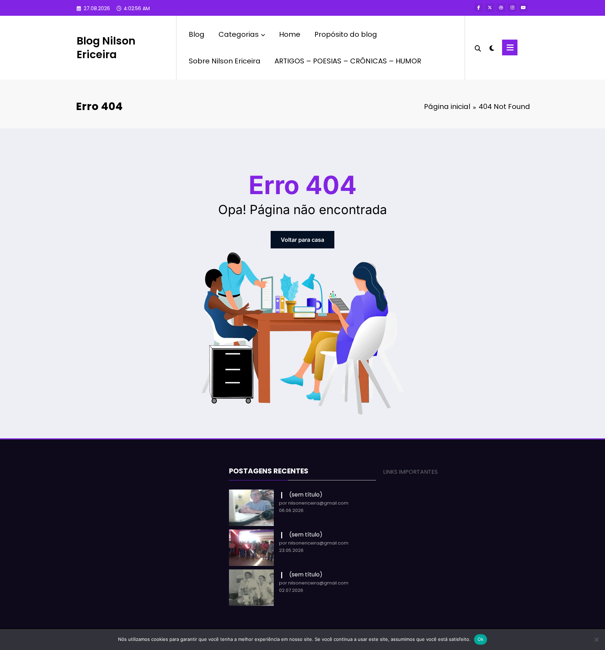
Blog (196, 34)
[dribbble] (501, 8)
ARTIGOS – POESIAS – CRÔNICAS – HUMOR (347, 61)
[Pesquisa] (478, 47)
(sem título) (305, 495)
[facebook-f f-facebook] (478, 8)
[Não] (596, 639)
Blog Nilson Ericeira (106, 47)
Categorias (238, 34)
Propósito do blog (345, 34)
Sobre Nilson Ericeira (224, 61)
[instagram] (512, 8)
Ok (481, 639)
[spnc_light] (491, 47)
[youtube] (523, 8)
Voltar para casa (302, 239)
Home (289, 34)
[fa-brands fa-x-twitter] (490, 8)
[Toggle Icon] (509, 47)
